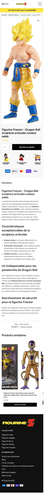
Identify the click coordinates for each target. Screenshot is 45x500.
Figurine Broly (7, 441)
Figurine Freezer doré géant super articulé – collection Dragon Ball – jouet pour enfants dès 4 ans (20, 395)
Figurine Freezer (13, 15)
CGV (3, 469)
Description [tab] (7, 183)
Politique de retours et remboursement (18, 466)
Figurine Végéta (8, 438)
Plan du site (6, 475)
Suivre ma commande (10, 456)
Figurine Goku (7, 435)
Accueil (4, 15)
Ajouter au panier (26, 147)
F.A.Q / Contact (8, 463)
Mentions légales (9, 472)
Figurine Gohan (8, 444)
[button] (38, 20)
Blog (3, 459)
